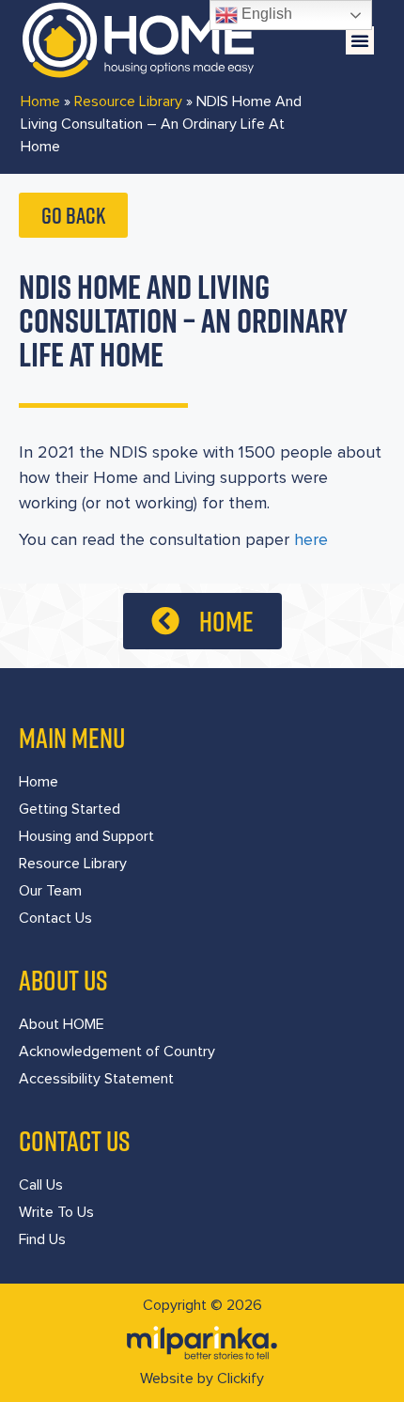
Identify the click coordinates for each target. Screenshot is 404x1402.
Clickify (240, 1378)
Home (40, 101)
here (313, 540)
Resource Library (128, 101)
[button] (360, 40)
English (265, 14)
